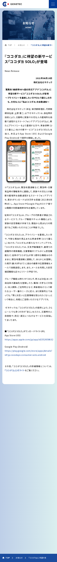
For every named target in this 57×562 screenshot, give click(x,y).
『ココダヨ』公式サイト (15, 370)
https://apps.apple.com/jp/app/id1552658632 (29, 339)
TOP (10, 45)
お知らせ (21, 45)
